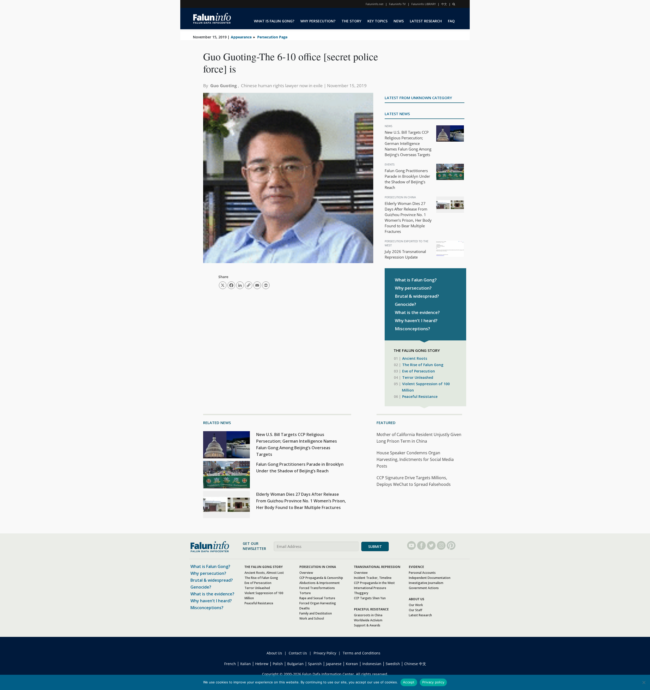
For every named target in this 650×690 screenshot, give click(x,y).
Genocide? (405, 304)
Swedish (393, 663)
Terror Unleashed (417, 377)
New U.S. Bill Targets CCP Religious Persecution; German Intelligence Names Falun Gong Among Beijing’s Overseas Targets (408, 143)
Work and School (311, 618)
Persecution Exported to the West (406, 243)
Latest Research (420, 615)
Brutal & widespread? (417, 296)
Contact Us (298, 653)
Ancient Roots (414, 358)
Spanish (315, 663)
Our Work (416, 605)
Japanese (334, 663)
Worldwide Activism (368, 620)
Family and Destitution (315, 613)
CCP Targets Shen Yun (370, 598)
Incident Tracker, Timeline (373, 578)
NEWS (399, 21)
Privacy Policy (325, 653)
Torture (305, 593)
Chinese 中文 (415, 663)
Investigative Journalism (426, 583)
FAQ (451, 21)
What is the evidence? (417, 312)
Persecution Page (272, 37)
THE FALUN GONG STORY (264, 567)
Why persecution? (413, 288)
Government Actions (424, 588)
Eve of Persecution (418, 371)
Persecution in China (400, 197)
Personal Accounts (422, 573)
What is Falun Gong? (416, 280)
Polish (278, 663)
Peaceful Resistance (419, 396)
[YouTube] (411, 545)
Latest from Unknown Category (418, 97)
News (388, 126)
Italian (245, 663)
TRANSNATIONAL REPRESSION (377, 567)
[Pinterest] (451, 545)
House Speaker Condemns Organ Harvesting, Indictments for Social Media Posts (415, 459)
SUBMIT (375, 546)
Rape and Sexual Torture (317, 598)
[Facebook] (421, 545)
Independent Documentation (429, 578)
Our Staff (415, 610)
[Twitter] (431, 545)
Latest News (397, 113)
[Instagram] (441, 545)
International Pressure (370, 588)
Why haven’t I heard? (416, 320)
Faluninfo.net (374, 4)
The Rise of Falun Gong (422, 364)
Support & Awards (367, 625)
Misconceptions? (412, 329)
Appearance (241, 37)
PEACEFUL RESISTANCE (371, 609)
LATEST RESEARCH (426, 21)
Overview (306, 573)
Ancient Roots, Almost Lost (264, 573)
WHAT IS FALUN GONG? (274, 21)
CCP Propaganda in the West (374, 583)
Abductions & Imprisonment (319, 583)
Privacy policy (433, 682)
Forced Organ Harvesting (317, 603)
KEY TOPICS (377, 21)
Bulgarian (295, 663)
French (230, 663)
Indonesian (371, 663)
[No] (643, 682)
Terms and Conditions (361, 653)
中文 (444, 4)
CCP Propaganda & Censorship (321, 578)
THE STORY (351, 21)
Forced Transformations (317, 588)
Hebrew (261, 663)
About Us (274, 653)
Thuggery (361, 593)
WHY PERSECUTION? (317, 21)
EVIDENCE (416, 567)
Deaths (304, 608)
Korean (352, 663)
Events (390, 164)
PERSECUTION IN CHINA (317, 567)
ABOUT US (416, 599)
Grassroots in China (368, 615)
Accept (409, 682)
